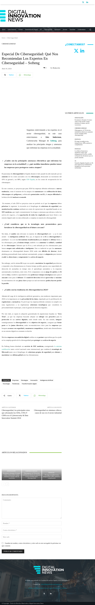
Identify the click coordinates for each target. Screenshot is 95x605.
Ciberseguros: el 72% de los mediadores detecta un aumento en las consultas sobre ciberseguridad (32, 476)
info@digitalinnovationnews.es (51, 584)
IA (75, 161)
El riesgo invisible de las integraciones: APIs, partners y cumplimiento (51, 476)
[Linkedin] (87, 2)
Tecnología (6, 384)
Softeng (53, 141)
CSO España (30, 179)
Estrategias (24, 380)
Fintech (51, 472)
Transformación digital (29, 384)
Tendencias (15, 384)
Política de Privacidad (36, 588)
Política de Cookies (60, 588)
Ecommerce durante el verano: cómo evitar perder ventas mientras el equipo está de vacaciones (11, 476)
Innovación (34, 380)
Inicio (3, 38)
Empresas (15, 380)
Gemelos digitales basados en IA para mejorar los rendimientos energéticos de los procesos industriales (84, 165)
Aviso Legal (48, 588)
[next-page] (7, 484)
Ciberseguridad (12, 38)
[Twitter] (83, 2)
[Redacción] (48, 68)
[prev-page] (3, 484)
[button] (90, 29)
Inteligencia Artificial (46, 380)
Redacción (56, 68)
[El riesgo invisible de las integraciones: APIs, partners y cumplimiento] (52, 468)
